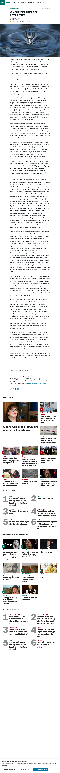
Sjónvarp (30, 2)
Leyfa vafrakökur (41, 769)
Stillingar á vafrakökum (10, 769)
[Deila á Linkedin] (49, 8)
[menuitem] (18, 2)
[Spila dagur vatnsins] (30, 40)
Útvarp (22, 2)
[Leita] (57, 2)
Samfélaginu (21, 76)
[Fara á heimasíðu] (6, 2)
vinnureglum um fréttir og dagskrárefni (37, 383)
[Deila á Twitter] (47, 8)
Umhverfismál (14, 8)
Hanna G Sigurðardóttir (15, 18)
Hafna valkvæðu (26, 769)
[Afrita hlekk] (43, 8)
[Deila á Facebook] (45, 8)
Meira (37, 2)
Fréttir (15, 2)
